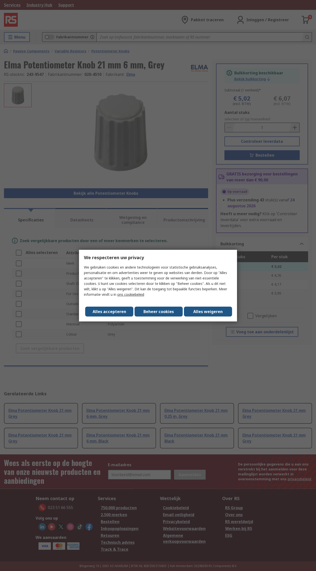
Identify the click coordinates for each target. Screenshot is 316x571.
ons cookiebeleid (130, 294)
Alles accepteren (109, 311)
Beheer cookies (158, 311)
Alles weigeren (208, 311)
